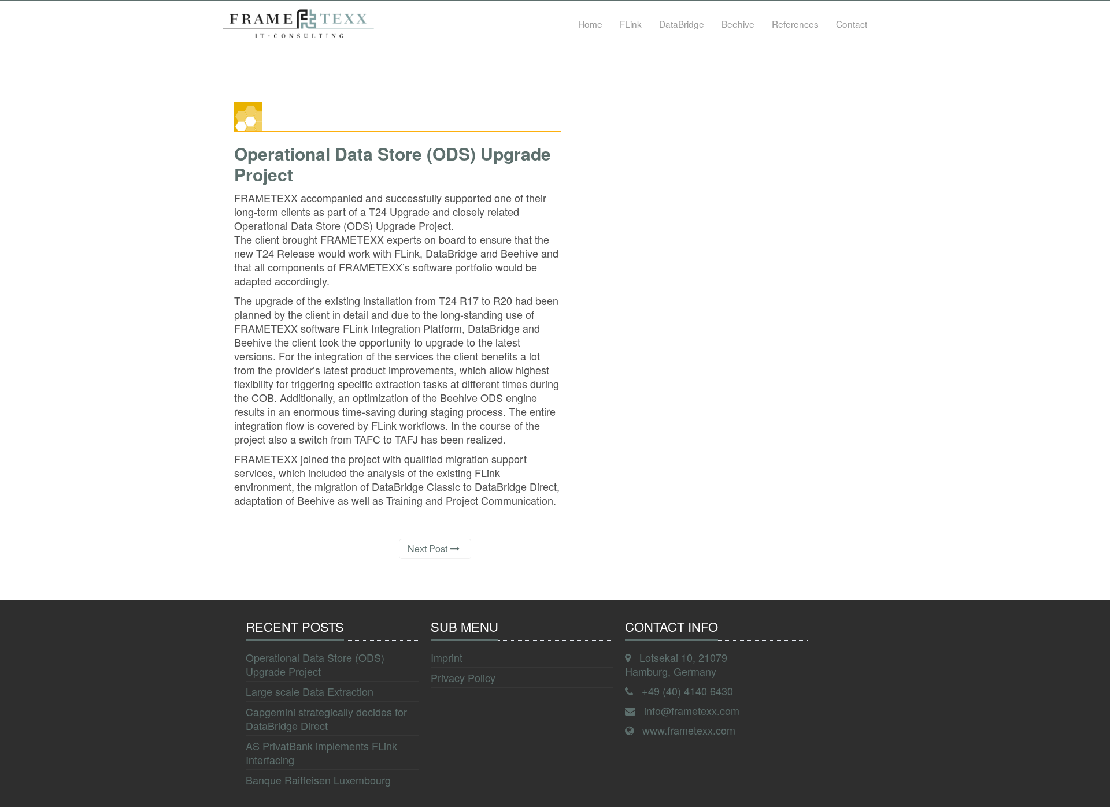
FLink (631, 23)
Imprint (446, 657)
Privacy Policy (463, 677)
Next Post (427, 548)
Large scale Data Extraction (309, 691)
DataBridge (681, 23)
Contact (851, 23)
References (795, 23)
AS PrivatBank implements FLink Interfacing (321, 752)
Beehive (738, 23)
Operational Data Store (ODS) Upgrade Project (315, 664)
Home (590, 23)
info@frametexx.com (691, 710)
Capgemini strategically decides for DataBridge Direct (326, 718)
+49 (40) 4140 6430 (687, 690)
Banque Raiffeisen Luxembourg (318, 779)
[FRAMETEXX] (298, 23)
